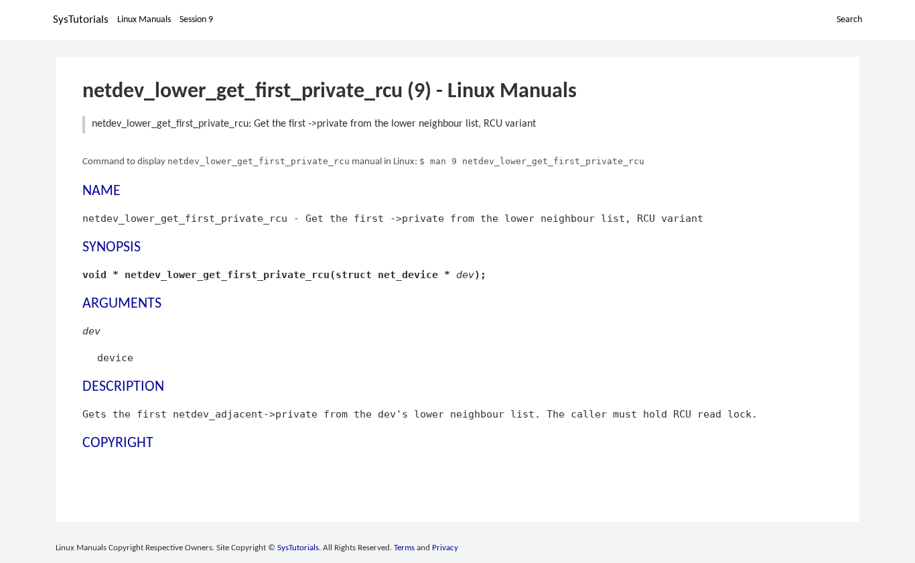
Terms (404, 548)
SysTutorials (81, 19)
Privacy (445, 548)
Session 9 (196, 20)
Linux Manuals (144, 20)
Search (849, 20)
